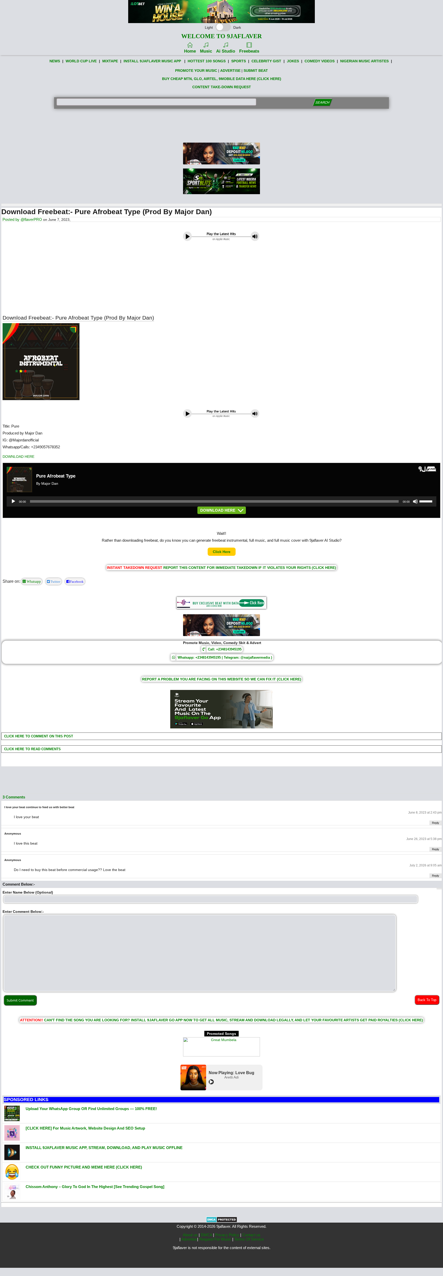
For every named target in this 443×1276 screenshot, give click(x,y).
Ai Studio (225, 51)
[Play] (13, 501)
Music (206, 51)
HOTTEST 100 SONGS (207, 61)
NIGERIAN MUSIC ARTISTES (364, 61)
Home (190, 51)
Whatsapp (33, 581)
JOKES (293, 61)
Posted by (12, 219)
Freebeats (249, 51)
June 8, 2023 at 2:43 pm (425, 812)
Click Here (221, 552)
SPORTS (238, 61)
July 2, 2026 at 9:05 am (425, 865)
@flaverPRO (31, 219)
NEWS (54, 61)
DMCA (207, 1235)
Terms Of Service (249, 1239)
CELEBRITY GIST (266, 61)
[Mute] (415, 501)
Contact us (251, 1235)
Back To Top (427, 1000)
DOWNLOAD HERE (18, 456)
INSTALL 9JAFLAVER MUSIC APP (152, 61)
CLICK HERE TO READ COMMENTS (32, 749)
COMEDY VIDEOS (320, 61)
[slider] (426, 501)
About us (191, 1235)
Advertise (189, 1239)
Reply (435, 822)
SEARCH (322, 102)
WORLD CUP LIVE (81, 61)
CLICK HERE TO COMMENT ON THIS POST (38, 736)
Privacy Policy (227, 1235)
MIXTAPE (110, 61)
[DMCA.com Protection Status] (221, 1221)
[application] (221, 501)
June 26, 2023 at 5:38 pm (424, 839)
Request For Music (215, 1239)
